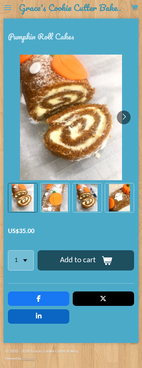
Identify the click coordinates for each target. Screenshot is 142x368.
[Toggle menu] (7, 7)
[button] (23, 197)
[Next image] (124, 117)
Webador (28, 359)
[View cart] (134, 7)
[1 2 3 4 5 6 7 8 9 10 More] (21, 260)
